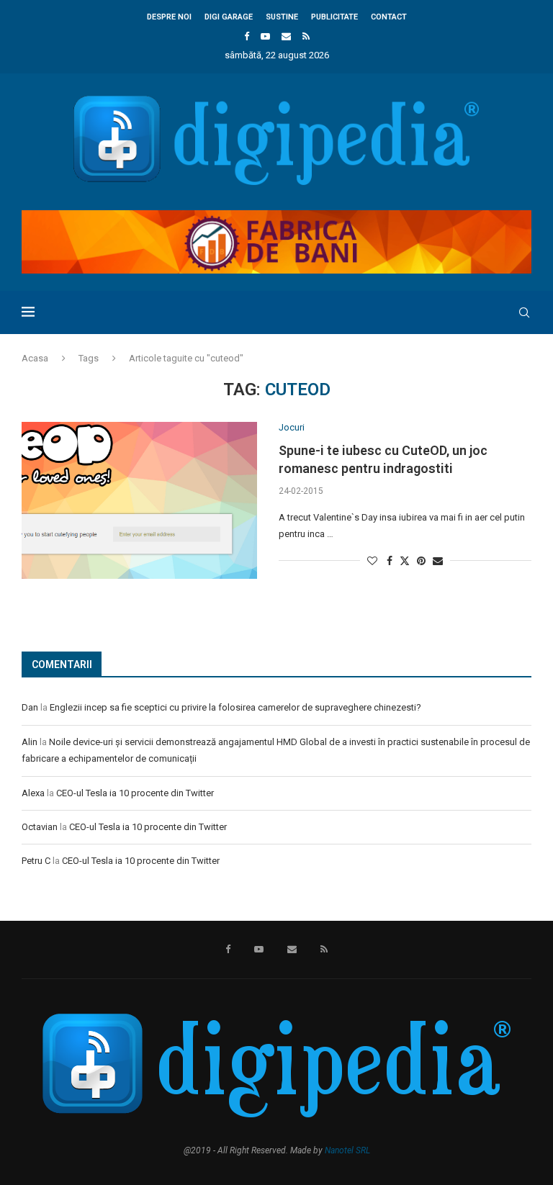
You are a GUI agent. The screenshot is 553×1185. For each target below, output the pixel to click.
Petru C (36, 860)
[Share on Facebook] (389, 561)
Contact (389, 17)
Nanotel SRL (347, 1150)
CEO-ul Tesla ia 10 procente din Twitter (135, 793)
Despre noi (169, 17)
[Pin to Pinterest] (421, 561)
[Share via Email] (438, 561)
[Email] (286, 36)
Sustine (282, 17)
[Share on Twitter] (405, 560)
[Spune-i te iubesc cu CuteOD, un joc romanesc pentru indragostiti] (139, 500)
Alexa (33, 793)
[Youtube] (265, 36)
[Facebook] (246, 36)
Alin (29, 741)
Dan (30, 707)
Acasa (35, 358)
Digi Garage (228, 17)
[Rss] (306, 36)
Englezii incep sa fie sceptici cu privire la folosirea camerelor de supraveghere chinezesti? (235, 707)
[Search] (524, 312)
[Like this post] (372, 561)
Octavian (40, 826)
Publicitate (334, 17)
